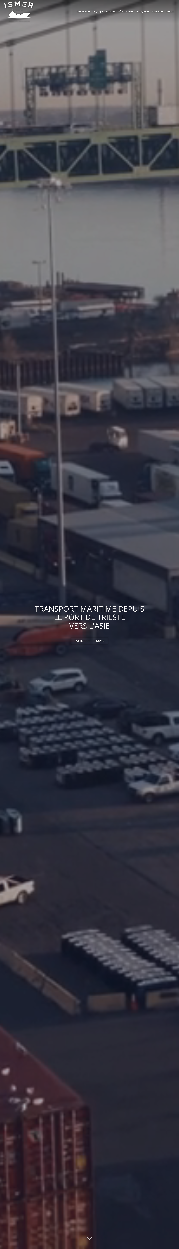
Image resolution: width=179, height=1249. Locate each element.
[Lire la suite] (89, 1236)
